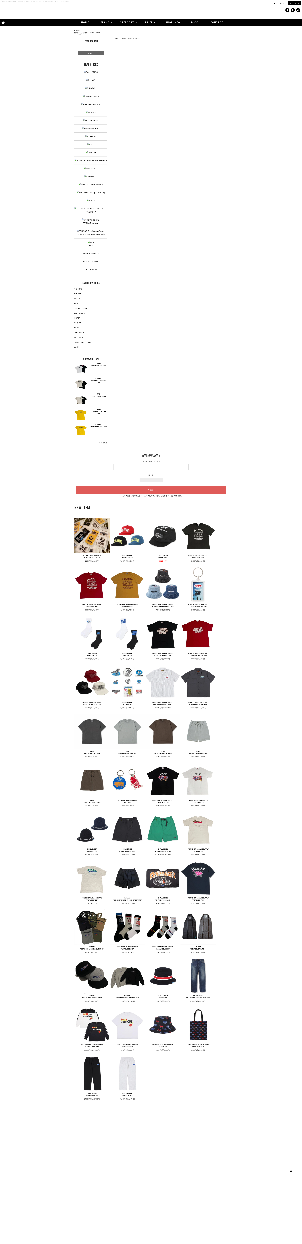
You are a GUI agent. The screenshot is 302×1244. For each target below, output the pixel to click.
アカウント (280, 3)
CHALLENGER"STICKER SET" (127, 703)
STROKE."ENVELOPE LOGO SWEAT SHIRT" (127, 997)
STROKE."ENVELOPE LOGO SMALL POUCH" (92, 948)
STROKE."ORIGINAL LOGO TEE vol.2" (98, 381)
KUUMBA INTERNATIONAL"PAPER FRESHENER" (92, 557)
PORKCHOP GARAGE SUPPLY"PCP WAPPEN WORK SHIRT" (162, 703)
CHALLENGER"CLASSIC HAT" (92, 850)
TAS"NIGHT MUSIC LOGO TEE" (98, 396)
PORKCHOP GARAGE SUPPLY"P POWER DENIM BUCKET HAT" (163, 606)
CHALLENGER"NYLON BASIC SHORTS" (127, 850)
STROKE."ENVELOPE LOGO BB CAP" (92, 997)
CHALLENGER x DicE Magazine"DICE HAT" (163, 1046)
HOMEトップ (77, 30)
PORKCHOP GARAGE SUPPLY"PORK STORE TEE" (162, 801)
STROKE (15, 9)
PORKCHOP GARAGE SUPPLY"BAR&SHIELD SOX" (162, 948)
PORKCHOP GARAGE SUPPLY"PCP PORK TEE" (198, 899)
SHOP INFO (173, 22)
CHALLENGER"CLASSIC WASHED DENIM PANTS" (198, 997)
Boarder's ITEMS (91, 253)
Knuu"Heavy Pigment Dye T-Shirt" (92, 752)
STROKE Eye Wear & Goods (91, 234)
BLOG (194, 22)
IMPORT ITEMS (91, 261)
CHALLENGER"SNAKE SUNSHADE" (162, 899)
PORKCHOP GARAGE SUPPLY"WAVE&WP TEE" (198, 557)
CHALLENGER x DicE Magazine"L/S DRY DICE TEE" (92, 1046)
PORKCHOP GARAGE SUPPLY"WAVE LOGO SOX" (127, 948)
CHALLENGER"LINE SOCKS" (127, 654)
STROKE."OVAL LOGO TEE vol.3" (98, 364)
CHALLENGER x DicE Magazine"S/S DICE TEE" (127, 1046)
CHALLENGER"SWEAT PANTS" (92, 1095)
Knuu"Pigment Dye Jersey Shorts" (198, 752)
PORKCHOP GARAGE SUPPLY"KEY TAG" (127, 801)
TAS (91, 245)
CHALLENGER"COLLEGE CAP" (127, 557)
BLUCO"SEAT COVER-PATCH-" (198, 948)
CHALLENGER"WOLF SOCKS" (92, 654)
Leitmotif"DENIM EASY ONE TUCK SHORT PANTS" (127, 899)
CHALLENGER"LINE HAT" (163, 997)
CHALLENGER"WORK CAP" (163, 557)
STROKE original (91, 223)
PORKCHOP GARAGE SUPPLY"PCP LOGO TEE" (198, 850)
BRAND (105, 22)
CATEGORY (127, 22)
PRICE (149, 22)
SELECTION (91, 270)
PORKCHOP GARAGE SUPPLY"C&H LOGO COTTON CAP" (92, 703)
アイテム (295, 3)
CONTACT (216, 22)
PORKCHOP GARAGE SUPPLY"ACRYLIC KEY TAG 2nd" (198, 606)
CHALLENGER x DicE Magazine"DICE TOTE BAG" (198, 1046)
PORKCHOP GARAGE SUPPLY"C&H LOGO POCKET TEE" (162, 654)
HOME (85, 22)
